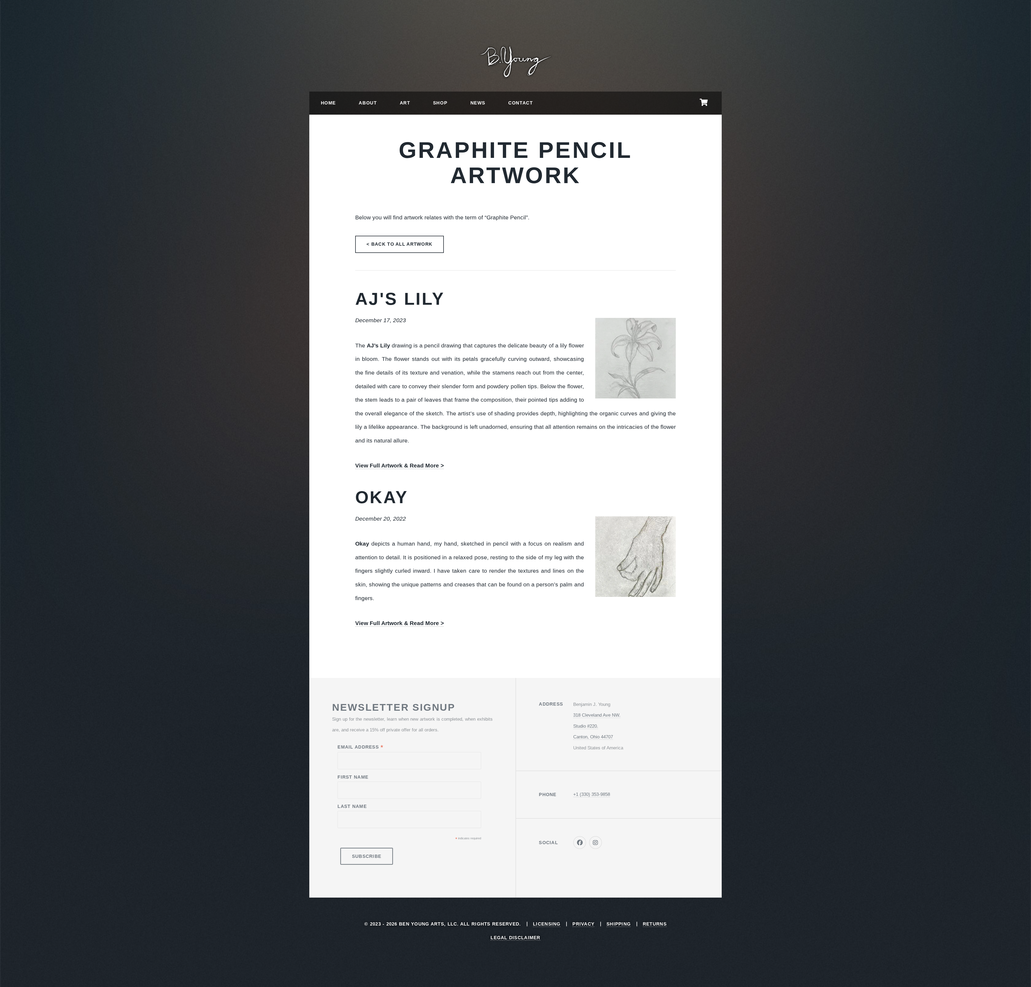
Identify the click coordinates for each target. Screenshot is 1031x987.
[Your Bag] (703, 103)
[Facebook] (579, 843)
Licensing (547, 924)
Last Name (352, 806)
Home (328, 103)
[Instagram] (595, 843)
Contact (520, 103)
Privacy (583, 924)
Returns (655, 924)
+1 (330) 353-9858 (591, 794)
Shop (440, 103)
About (368, 103)
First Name (352, 777)
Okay (381, 497)
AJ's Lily (400, 299)
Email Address (360, 747)
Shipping (619, 924)
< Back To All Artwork (399, 244)
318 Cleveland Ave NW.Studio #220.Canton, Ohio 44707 (596, 726)
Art (405, 103)
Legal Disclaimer (515, 937)
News (477, 103)
